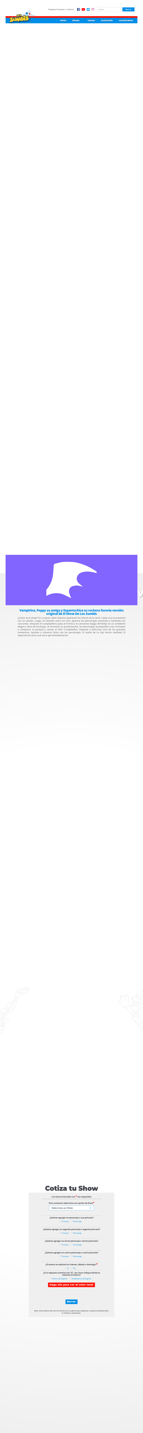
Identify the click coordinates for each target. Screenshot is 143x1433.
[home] (22, 16)
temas (91, 20)
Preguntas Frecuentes (56, 9)
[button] (77, 20)
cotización (107, 20)
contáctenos (126, 20)
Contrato (70, 9)
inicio (63, 20)
